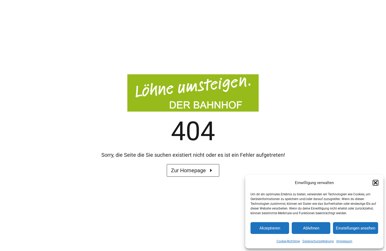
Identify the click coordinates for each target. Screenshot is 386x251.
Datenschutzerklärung (318, 241)
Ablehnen (311, 228)
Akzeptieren (269, 228)
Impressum (344, 241)
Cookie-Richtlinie (288, 241)
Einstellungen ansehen (355, 228)
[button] (375, 182)
